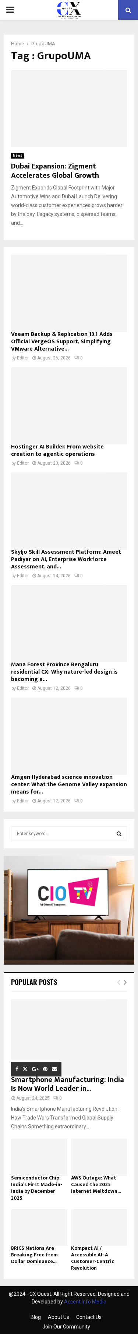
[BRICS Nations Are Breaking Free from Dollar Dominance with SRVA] (39, 1227)
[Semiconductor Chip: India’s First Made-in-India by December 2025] (39, 1157)
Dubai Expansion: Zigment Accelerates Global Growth (55, 171)
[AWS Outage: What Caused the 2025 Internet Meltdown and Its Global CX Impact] (99, 1157)
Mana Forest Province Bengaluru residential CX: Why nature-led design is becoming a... (64, 672)
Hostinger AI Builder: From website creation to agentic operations (57, 450)
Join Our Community (66, 1327)
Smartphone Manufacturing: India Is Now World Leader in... (67, 1084)
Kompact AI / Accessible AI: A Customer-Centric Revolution (92, 1258)
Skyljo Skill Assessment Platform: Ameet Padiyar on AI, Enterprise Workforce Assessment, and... (66, 559)
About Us (58, 1317)
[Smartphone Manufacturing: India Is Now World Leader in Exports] (69, 1037)
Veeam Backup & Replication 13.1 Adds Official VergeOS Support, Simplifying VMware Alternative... (62, 341)
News (17, 155)
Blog (36, 1317)
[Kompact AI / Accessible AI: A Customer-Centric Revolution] (99, 1227)
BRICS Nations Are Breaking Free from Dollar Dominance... (34, 1255)
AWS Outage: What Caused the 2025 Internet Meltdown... (96, 1184)
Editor (23, 358)
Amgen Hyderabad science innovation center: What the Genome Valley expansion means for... (69, 784)
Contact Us (89, 1317)
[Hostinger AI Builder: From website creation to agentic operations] (69, 405)
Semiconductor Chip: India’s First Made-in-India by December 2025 (36, 1188)
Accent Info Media (85, 1302)
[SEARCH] (119, 833)
